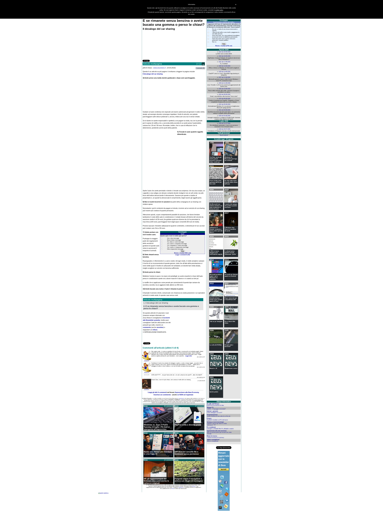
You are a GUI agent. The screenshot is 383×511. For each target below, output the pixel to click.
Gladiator (146, 389)
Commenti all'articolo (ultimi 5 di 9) (161, 348)
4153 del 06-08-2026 (224, 98)
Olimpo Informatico (224, 401)
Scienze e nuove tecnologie (215, 422)
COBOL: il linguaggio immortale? (216, 409)
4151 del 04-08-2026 (224, 110)
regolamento (181, 398)
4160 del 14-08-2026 (224, 66)
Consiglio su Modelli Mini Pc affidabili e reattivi (220, 428)
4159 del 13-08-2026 (224, 71)
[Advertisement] (157, 45)
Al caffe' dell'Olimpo (213, 404)
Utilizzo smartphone (212, 441)
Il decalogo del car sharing (153, 74)
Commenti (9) (200, 68)
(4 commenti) (168, 433)
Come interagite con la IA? (214, 412)
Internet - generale (212, 411)
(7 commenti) (199, 406)
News (145, 406)
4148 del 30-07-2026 (224, 129)
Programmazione (212, 414)
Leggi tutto (188, 356)
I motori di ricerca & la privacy (215, 437)
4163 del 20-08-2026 (224, 52)
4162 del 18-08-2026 (224, 56)
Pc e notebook (211, 427)
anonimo (160, 327)
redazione (180, 487)
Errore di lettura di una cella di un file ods (218, 416)
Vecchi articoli (224, 135)
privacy (193, 486)
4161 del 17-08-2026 (224, 62)
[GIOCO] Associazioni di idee (215, 405)
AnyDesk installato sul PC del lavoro (217, 420)
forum (172, 488)
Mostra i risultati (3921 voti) (182, 253)
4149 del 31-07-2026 (224, 123)
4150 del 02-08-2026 (224, 115)
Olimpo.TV (210, 407)
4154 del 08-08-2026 (224, 94)
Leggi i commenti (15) (182, 255)
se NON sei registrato (185, 395)
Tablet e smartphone (213, 439)
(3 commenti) (199, 433)
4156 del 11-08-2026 (224, 83)
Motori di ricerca (212, 436)
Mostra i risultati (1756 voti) (223, 46)
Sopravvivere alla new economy (216, 431)
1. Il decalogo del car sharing (155, 303)
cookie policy (219, 10)
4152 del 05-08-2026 (224, 104)
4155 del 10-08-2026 (224, 88)
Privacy (209, 418)
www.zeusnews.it (159, 68)
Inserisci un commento (162, 395)
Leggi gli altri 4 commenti (157, 392)
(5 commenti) (168, 406)
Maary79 (146, 361)
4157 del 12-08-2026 (224, 77)
